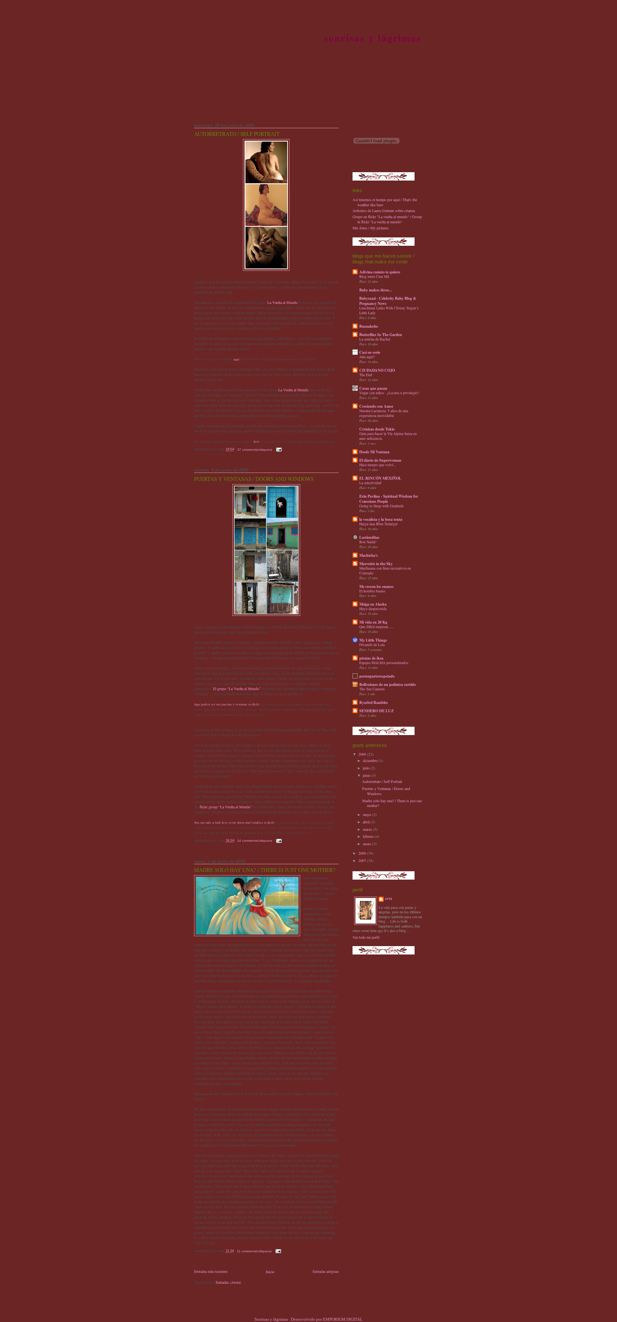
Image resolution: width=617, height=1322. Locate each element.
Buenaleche (368, 326)
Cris (389, 899)
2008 (362, 853)
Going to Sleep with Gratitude (381, 505)
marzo (368, 829)
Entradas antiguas (326, 1271)
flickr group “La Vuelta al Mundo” (226, 806)
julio (367, 767)
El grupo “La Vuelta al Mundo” (237, 688)
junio (367, 775)
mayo (367, 814)
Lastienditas (369, 537)
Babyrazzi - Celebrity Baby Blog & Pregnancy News (387, 300)
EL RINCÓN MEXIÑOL (380, 478)
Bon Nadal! (368, 541)
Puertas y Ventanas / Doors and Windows (254, 479)
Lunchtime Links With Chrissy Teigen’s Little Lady (388, 310)
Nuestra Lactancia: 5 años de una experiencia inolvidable (383, 413)
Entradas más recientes (211, 1271)
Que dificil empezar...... (376, 626)
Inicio (270, 1271)
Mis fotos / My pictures (371, 227)
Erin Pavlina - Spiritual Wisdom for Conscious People (388, 498)
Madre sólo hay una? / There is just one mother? (264, 870)
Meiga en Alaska (373, 604)
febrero (369, 836)
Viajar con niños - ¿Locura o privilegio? (389, 392)
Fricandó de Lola (372, 644)
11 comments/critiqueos (254, 1251)
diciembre (371, 760)
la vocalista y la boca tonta (380, 519)
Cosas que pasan (373, 388)
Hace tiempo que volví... (377, 464)
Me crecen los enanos (376, 586)
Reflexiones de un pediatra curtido (387, 684)
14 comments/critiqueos (254, 840)
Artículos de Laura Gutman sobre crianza (384, 210)
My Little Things (373, 640)
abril (367, 821)
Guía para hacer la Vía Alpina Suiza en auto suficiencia (388, 436)
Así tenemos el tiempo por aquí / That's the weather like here (385, 202)
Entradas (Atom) (228, 1282)
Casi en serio (369, 352)
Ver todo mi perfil (366, 937)
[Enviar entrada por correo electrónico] (278, 449)
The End (365, 374)
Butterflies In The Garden (380, 334)
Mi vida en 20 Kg (373, 622)
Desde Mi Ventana (374, 452)
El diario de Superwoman (380, 460)
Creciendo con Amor (376, 406)
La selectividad (370, 482)
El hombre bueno (372, 591)
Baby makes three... (375, 290)
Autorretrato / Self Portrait (237, 134)
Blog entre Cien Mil (374, 276)
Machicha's (368, 555)
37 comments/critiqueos (254, 449)
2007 (362, 860)
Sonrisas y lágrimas (373, 38)
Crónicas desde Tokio (377, 429)
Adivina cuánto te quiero (379, 272)
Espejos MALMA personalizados (383, 662)
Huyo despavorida (373, 608)
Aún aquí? (367, 356)
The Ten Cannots (372, 689)
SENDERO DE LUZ (376, 711)
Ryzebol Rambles (373, 702)
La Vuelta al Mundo (282, 302)
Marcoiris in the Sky (376, 563)
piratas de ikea (371, 658)
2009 (362, 754)
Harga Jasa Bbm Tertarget (378, 523)
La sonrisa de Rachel (374, 339)
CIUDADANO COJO (377, 370)
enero (367, 843)
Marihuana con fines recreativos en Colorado (385, 570)
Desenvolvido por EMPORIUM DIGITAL (326, 1319)
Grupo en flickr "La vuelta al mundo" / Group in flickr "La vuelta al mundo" (387, 219)
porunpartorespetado (377, 676)
